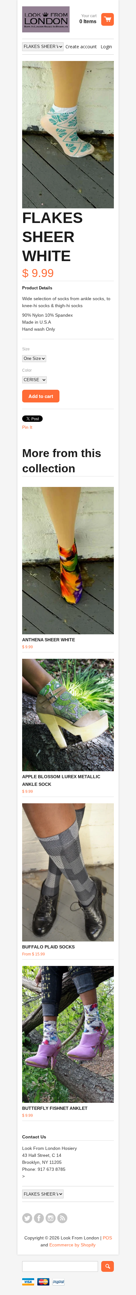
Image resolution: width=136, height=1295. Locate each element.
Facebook (39, 1218)
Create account (81, 47)
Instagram (51, 1218)
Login (106, 47)
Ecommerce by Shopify (72, 1244)
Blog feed (62, 1218)
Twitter (27, 1218)
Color (27, 370)
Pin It (27, 427)
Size (26, 349)
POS (107, 1237)
